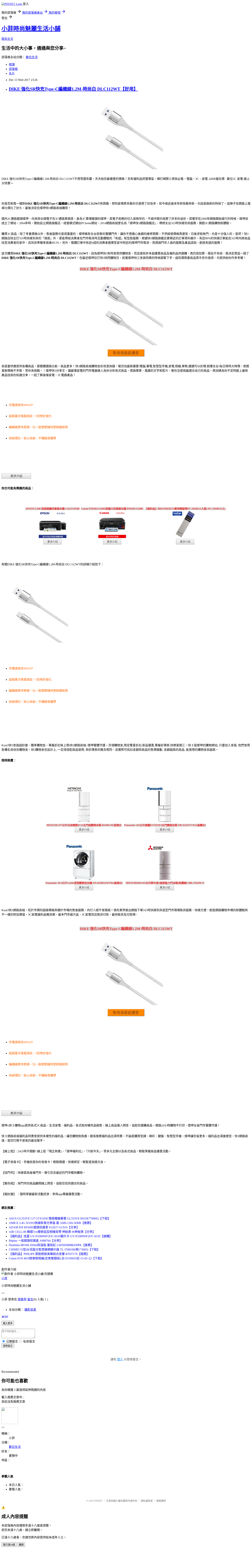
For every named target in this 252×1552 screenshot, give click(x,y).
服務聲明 (161, 1500)
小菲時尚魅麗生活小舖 (31, 28)
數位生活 (32, 57)
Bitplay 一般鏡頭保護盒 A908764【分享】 (35, 1240)
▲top (4, 1316)
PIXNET (98, 1500)
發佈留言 (8, 1345)
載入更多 (8, 1323)
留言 (30, 1299)
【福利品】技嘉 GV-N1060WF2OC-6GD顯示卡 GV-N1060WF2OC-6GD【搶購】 (60, 1236)
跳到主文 (7, 38)
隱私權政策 (147, 1500)
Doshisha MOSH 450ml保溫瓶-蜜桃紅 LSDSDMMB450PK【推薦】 (51, 1245)
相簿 (12, 64)
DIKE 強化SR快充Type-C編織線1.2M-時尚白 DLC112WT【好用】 (73, 89)
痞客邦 (22, 1299)
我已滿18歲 (9, 1544)
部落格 (13, 69)
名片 (12, 73)
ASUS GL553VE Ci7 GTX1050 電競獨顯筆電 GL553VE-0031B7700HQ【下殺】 (60, 1218)
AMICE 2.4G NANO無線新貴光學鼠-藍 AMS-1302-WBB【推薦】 (51, 1222)
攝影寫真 (30, 1309)
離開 (21, 1544)
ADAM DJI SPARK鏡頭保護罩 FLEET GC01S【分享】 (44, 1227)
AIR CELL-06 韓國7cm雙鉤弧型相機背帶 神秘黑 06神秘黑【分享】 (52, 1231)
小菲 (4, 1278)
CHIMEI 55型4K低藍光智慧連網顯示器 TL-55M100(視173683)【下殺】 (54, 1249)
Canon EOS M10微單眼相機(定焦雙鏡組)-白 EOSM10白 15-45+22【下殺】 (56, 1258)
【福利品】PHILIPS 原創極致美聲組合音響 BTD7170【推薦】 (49, 1253)
